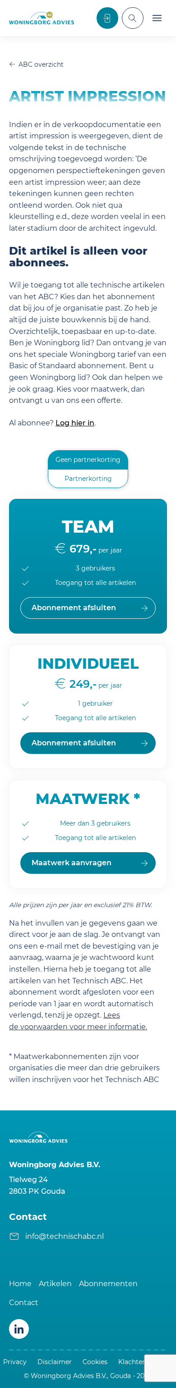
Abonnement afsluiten (74, 743)
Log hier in (75, 423)
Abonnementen (108, 1283)
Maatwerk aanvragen (71, 862)
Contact (23, 1302)
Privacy (15, 1362)
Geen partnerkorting (88, 460)
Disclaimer (54, 1362)
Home (20, 1283)
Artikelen (55, 1283)
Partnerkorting (88, 479)
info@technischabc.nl (64, 1236)
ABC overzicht (41, 64)
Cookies (95, 1362)
